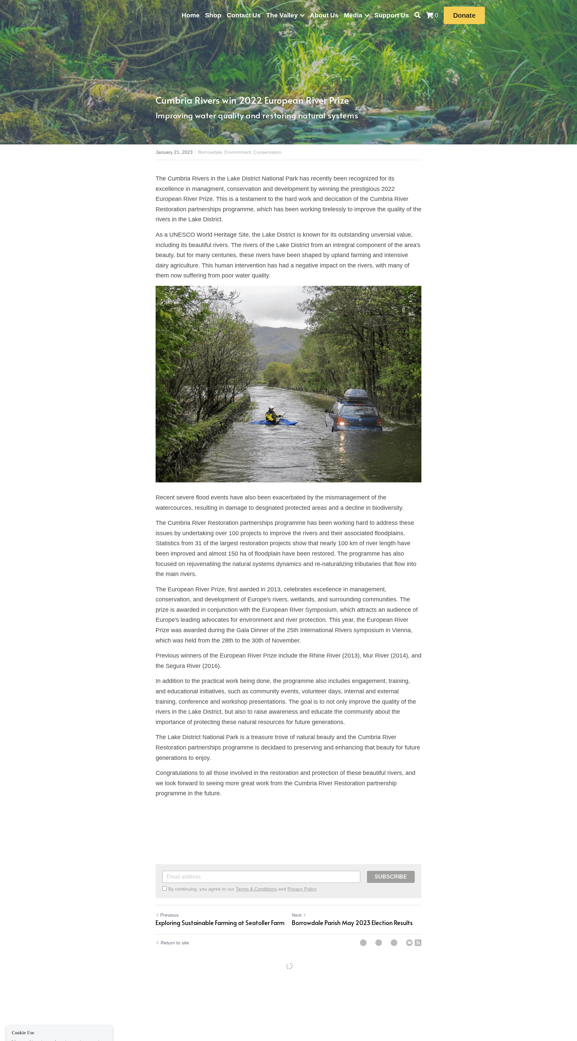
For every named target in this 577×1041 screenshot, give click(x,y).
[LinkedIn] (394, 942)
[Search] (417, 15)
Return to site (175, 942)
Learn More (64, 1013)
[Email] (409, 942)
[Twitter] (378, 942)
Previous (169, 915)
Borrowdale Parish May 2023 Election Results (352, 923)
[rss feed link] (418, 942)
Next (297, 915)
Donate (464, 15)
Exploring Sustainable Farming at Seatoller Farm (220, 923)
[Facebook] (363, 942)
